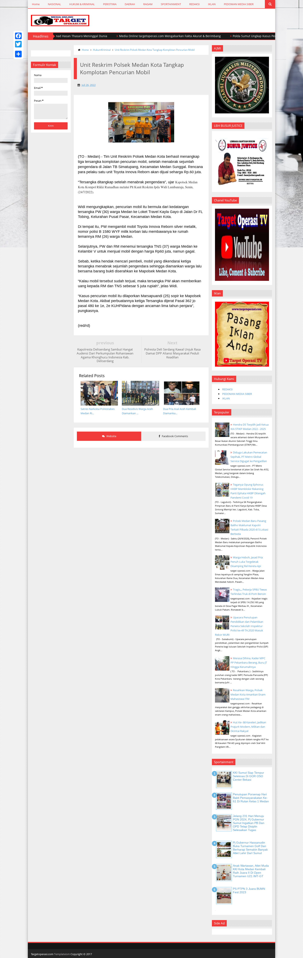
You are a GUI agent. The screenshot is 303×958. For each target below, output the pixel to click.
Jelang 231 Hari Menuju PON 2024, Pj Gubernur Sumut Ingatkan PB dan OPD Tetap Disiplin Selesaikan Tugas (248, 822)
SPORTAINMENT (171, 4)
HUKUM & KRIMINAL (82, 4)
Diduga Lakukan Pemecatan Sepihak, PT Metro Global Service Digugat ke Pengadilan (248, 457)
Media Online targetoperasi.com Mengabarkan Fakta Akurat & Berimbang (145, 36)
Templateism (62, 954)
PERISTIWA (109, 4)
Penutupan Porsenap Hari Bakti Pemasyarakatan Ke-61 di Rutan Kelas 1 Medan (251, 798)
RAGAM (148, 4)
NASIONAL (54, 4)
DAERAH (130, 4)
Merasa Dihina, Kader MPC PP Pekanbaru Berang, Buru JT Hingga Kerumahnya (248, 662)
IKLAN (212, 4)
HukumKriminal (102, 50)
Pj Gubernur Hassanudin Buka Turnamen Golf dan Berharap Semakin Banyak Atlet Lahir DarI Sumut (250, 847)
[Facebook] (18, 36)
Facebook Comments (174, 436)
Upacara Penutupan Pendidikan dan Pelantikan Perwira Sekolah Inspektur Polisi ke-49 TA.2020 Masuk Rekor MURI (239, 626)
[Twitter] (18, 44)
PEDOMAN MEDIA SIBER (239, 4)
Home (36, 4)
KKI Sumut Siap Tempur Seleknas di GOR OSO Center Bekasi (248, 776)
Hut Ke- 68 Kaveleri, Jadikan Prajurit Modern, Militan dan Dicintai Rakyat (248, 726)
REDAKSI (194, 4)
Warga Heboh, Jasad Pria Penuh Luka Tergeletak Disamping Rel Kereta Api (246, 561)
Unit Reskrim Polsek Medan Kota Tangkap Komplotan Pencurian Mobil (155, 50)
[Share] (18, 54)
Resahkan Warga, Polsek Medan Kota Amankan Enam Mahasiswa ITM (247, 694)
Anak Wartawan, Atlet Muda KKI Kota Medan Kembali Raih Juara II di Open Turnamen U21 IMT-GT (251, 871)
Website (111, 436)
